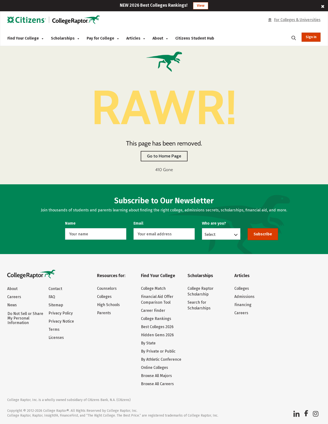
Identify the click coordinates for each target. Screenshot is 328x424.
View (200, 6)
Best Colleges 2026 (157, 327)
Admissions (244, 296)
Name (70, 223)
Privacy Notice (61, 321)
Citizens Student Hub (194, 38)
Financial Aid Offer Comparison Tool (157, 299)
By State (148, 343)
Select (210, 234)
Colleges (104, 296)
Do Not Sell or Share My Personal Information (25, 318)
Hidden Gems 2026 (157, 335)
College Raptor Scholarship (200, 291)
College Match (153, 288)
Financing (242, 304)
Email (138, 223)
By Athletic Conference (161, 359)
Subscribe (263, 234)
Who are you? (214, 223)
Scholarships (63, 38)
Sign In (311, 37)
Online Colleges (154, 367)
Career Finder (153, 310)
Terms (54, 329)
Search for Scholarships (199, 305)
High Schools (108, 304)
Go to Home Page (164, 156)
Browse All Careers (157, 384)
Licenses (56, 337)
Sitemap (56, 305)
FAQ (52, 297)
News (12, 305)
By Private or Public (158, 351)
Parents (104, 313)
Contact (55, 288)
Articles (133, 38)
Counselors (107, 288)
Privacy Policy (61, 313)
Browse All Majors (156, 375)
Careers (14, 297)
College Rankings (156, 318)
